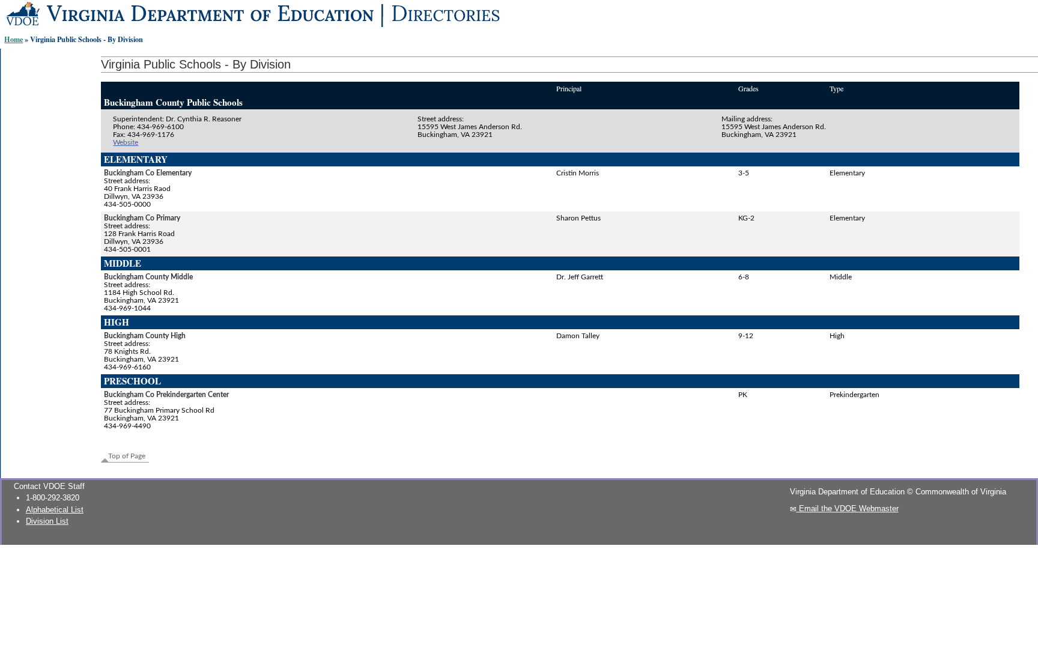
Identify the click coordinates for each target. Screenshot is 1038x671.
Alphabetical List (54, 509)
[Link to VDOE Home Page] (415, 27)
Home (13, 39)
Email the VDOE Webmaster (848, 508)
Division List (47, 521)
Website (125, 142)
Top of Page (126, 456)
